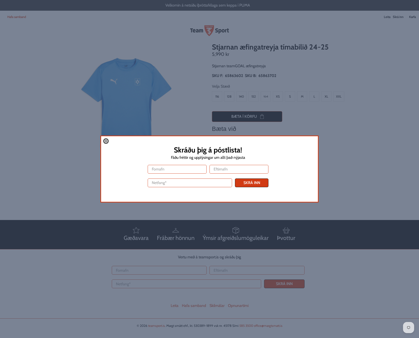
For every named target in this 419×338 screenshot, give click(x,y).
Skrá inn (251, 182)
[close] (106, 141)
